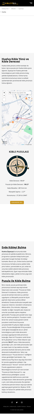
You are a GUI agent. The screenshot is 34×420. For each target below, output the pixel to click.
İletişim (29, 406)
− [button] (4, 95)
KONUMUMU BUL (17, 202)
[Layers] (29, 97)
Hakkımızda (13, 406)
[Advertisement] (17, 34)
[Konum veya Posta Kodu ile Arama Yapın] (10, 92)
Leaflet (22, 144)
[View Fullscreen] (4, 99)
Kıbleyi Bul (6, 406)
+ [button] (4, 93)
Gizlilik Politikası (21, 406)
